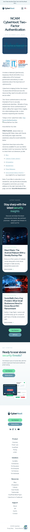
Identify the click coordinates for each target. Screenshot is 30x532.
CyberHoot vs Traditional (15, 497)
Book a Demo (8, 375)
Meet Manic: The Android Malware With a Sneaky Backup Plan (14, 253)
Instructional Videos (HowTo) (15, 173)
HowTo (15, 511)
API (15, 508)
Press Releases (10, 169)
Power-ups (15, 445)
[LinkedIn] (10, 429)
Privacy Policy (10, 528)
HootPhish (15, 447)
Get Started (15, 330)
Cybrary (15, 487)
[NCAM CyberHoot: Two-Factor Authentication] (15, 53)
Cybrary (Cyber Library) (13, 158)
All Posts (15, 334)
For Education (15, 466)
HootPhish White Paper (15, 495)
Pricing (15, 450)
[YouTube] (19, 429)
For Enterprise (15, 468)
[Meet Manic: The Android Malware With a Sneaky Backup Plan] (15, 236)
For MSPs (15, 461)
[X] (15, 429)
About (15, 506)
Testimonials (15, 492)
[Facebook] (13, 429)
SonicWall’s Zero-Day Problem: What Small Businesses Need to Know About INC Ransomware (13, 303)
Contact (15, 513)
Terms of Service (19, 528)
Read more (8, 269)
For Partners (15, 471)
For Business (15, 463)
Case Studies (15, 490)
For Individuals (15, 473)
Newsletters (9, 166)
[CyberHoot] (8, 8)
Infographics (9, 162)
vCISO (15, 452)
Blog (23, 34)
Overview (15, 442)
